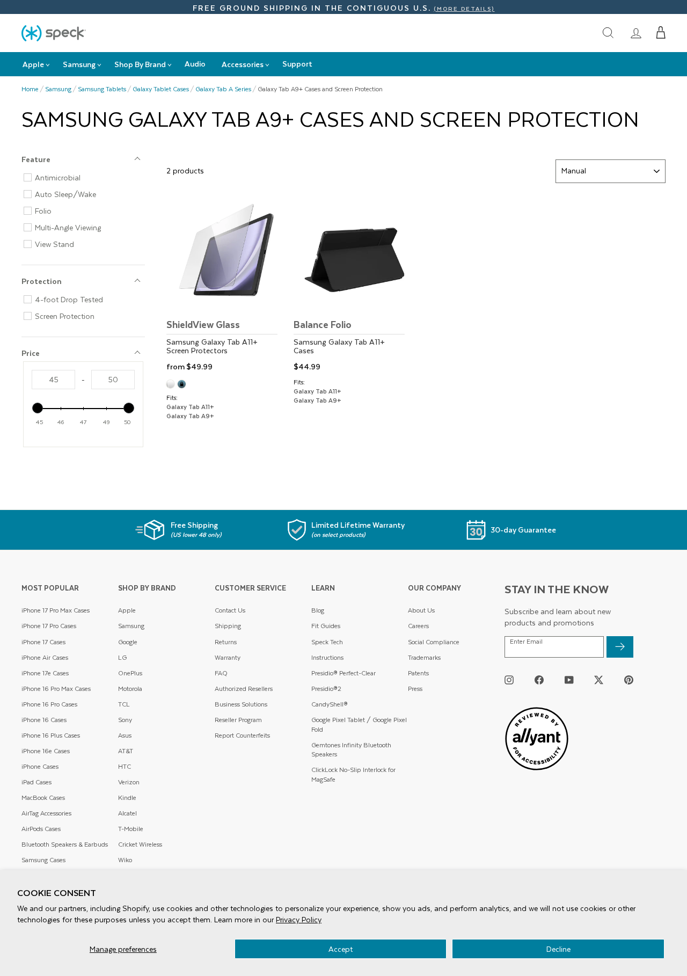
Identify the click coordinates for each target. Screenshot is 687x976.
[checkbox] (87, 177)
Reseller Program (238, 720)
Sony (125, 720)
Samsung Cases (43, 860)
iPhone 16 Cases (44, 720)
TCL (124, 704)
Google (127, 642)
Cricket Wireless (140, 844)
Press (415, 688)
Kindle (127, 797)
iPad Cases (36, 782)
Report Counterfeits (242, 735)
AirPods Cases (41, 829)
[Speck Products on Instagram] (509, 679)
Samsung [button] (79, 64)
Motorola (130, 688)
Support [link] (297, 63)
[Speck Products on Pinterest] (628, 679)
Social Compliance (433, 642)
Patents (418, 673)
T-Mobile (130, 829)
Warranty (227, 657)
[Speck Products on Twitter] (598, 679)
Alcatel (127, 813)
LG (122, 657)
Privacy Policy (298, 919)
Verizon (129, 782)
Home (30, 89)
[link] (636, 33)
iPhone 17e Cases (45, 673)
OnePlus (130, 673)
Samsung (58, 89)
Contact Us (230, 610)
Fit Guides (325, 626)
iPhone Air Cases (44, 657)
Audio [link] (195, 63)
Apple (127, 610)
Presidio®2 (326, 688)
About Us (421, 610)
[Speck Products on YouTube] (569, 679)
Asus (124, 735)
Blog (317, 610)
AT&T (125, 751)
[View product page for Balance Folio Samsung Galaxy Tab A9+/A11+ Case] (352, 285)
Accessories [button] (243, 64)
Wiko (125, 860)
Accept (340, 949)
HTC (124, 766)
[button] (661, 33)
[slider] (37, 408)
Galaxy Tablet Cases (161, 89)
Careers (418, 626)
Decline (558, 949)
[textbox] (53, 379)
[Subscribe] (619, 647)
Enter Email (526, 641)
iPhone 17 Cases (43, 642)
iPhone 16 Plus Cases (50, 735)
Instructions (327, 657)
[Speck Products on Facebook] (539, 679)
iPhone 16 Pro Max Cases (56, 688)
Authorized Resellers (244, 688)
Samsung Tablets (102, 89)
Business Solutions (241, 704)
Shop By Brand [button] (140, 64)
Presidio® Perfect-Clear (343, 673)
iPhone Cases (40, 766)
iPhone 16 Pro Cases (49, 704)
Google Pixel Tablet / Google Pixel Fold (359, 724)
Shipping (228, 626)
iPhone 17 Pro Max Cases (55, 610)
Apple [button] (33, 64)
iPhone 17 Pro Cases (48, 626)
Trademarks (424, 657)
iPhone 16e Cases (45, 751)
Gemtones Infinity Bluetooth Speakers (351, 750)
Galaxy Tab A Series (223, 89)
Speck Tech (327, 642)
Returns (226, 642)
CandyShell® (329, 704)
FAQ (221, 673)
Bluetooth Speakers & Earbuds (64, 844)
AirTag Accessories (46, 813)
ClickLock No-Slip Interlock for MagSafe (353, 774)
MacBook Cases (43, 797)
